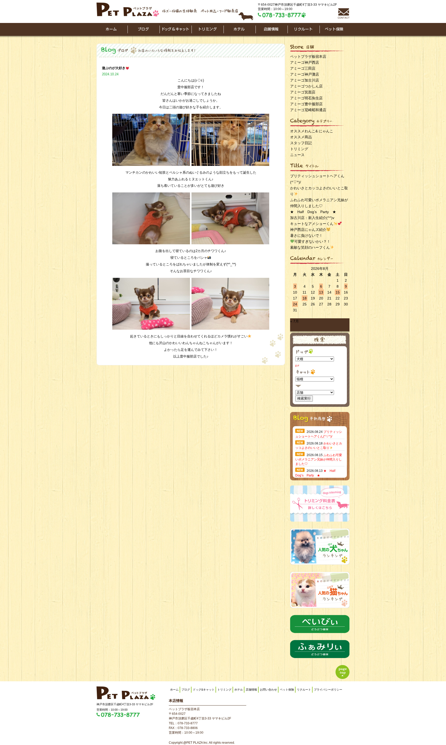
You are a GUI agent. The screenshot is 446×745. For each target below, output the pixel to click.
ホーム (174, 689)
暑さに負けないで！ (306, 235)
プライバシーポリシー (328, 689)
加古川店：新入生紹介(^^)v (312, 218)
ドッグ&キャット (203, 689)
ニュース (297, 155)
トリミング (299, 149)
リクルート (304, 689)
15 (338, 292)
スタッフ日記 (301, 143)
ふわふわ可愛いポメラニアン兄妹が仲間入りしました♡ (318, 460)
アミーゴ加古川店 (304, 80)
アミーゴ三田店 (302, 68)
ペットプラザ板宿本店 (308, 56)
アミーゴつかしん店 (306, 86)
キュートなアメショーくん (311, 224)
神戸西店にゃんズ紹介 (308, 230)
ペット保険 (287, 689)
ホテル (238, 689)
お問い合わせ (268, 689)
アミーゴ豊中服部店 (306, 104)
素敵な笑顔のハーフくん (310, 247)
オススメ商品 (301, 137)
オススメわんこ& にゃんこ (311, 131)
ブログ (185, 689)
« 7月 (294, 321)
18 (304, 298)
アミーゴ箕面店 (302, 92)
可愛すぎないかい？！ (312, 241)
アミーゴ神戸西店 (304, 62)
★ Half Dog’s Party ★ (313, 212)
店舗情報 (251, 689)
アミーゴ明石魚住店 (306, 98)
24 (295, 304)
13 (321, 292)
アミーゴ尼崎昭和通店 (308, 110)
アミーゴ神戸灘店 (304, 74)
